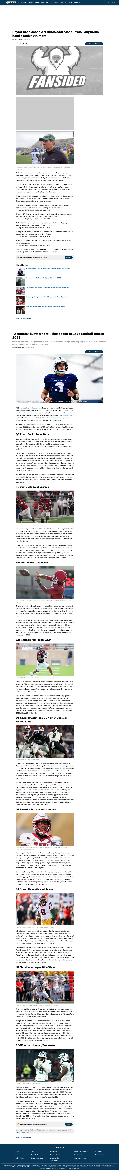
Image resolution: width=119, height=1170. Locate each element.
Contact (34, 1151)
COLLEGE (54, 2)
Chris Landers (19, 347)
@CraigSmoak (21, 232)
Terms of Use (100, 1155)
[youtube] (116, 2)
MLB (24, 2)
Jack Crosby (18, 39)
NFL (19, 2)
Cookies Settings (80, 1158)
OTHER (62, 2)
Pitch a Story (55, 1155)
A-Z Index (98, 1151)
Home (17, 318)
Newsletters (35, 1155)
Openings (53, 1151)
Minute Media (11, 1165)
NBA (30, 2)
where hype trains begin (57, 418)
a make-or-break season (62, 768)
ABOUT (76, 2)
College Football (26, 318)
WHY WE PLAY (39, 2)
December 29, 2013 (43, 210)
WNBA (47, 2)
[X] (108, 2)
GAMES (70, 2)
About (16, 1151)
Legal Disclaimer (37, 1158)
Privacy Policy (79, 1155)
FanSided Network (81, 1151)
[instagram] (112, 2)
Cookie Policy (19, 1158)
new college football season (31, 408)
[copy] (26, 43)
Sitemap (17, 1155)
